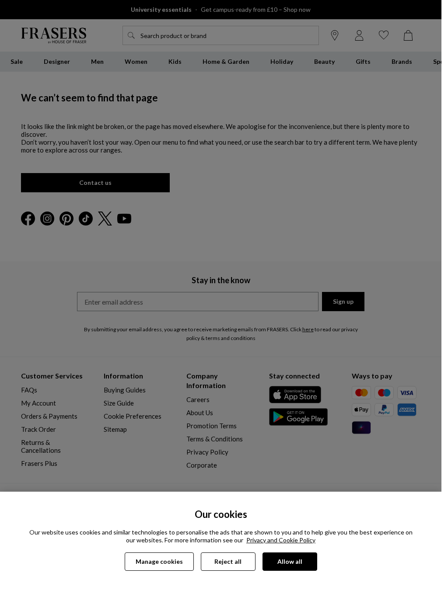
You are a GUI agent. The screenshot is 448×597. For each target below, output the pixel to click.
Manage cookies (159, 561)
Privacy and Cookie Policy (280, 540)
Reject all (228, 561)
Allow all (289, 561)
